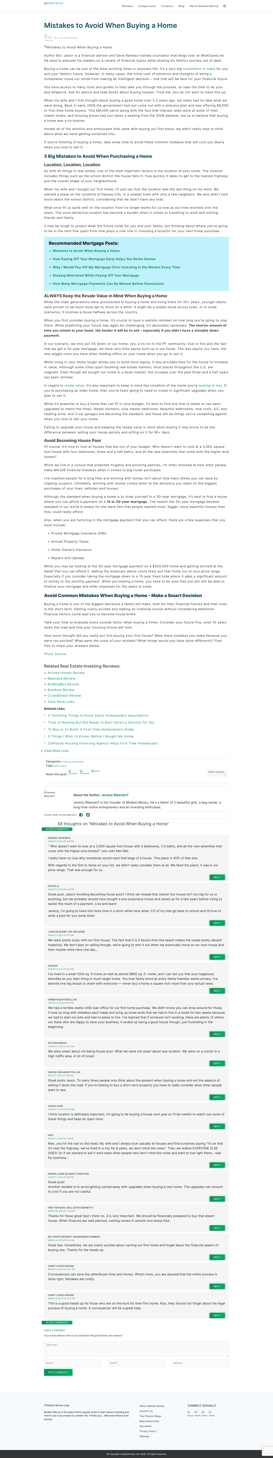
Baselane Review (61, 678)
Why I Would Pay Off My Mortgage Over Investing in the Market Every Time (116, 267)
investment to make (199, 69)
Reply (217, 877)
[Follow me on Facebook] (81, 815)
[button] (225, 6)
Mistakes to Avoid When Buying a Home (110, 25)
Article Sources (216, 771)
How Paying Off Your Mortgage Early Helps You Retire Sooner (104, 259)
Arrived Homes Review (66, 673)
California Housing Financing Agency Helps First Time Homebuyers (103, 743)
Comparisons (147, 6)
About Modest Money (204, 6)
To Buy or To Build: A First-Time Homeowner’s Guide (91, 729)
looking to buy (210, 385)
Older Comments (57, 829)
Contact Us (146, 1411)
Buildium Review (61, 690)
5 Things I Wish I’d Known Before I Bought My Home (90, 736)
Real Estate (77, 761)
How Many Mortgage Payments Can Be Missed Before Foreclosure (108, 284)
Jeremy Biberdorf (114, 795)
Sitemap (144, 1436)
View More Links (62, 702)
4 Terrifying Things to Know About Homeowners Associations (98, 715)
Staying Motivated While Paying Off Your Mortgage (96, 275)
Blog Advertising (149, 1421)
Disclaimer (146, 1426)
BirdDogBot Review (63, 684)
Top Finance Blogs (150, 1416)
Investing (66, 761)
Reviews (127, 6)
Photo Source (55, 654)
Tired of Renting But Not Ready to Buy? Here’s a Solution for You (101, 722)
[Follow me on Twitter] (88, 815)
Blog (182, 6)
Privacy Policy (148, 1431)
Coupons (167, 6)
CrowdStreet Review (64, 695)
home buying (59, 765)
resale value (74, 385)
